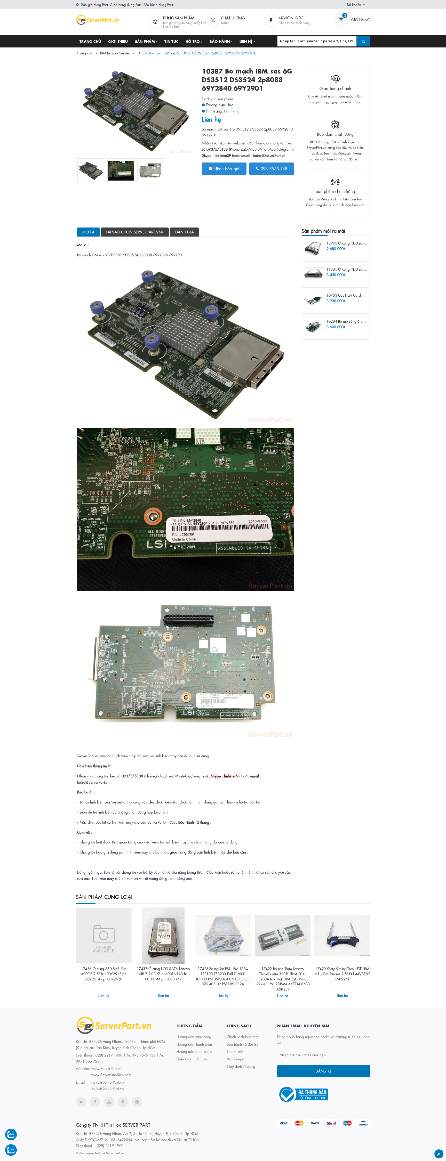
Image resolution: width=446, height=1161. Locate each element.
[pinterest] (123, 1102)
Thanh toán (235, 1051)
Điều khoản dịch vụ (192, 1058)
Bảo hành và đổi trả (243, 1044)
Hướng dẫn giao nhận (194, 1051)
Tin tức (171, 41)
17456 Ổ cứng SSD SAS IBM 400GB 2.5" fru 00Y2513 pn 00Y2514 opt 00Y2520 (103, 973)
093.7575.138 (273, 168)
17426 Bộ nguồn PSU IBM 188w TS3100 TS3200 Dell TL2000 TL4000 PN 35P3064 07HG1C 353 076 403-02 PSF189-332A (223, 976)
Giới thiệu (118, 41)
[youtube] (109, 1102)
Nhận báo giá (225, 168)
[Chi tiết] (97, 993)
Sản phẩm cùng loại (104, 896)
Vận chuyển (236, 1058)
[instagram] (137, 1102)
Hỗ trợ (193, 41)
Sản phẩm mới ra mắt (323, 231)
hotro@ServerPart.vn (269, 155)
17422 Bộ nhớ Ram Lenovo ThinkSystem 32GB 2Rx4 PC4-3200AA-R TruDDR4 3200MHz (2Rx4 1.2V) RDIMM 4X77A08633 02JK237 (283, 978)
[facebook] (95, 1102)
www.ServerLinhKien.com (111, 1074)
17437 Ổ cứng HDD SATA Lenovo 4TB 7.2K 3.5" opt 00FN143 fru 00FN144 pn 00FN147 (163, 973)
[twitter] (81, 1102)
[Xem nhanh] (109, 993)
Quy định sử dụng (241, 1066)
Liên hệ (247, 41)
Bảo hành (220, 41)
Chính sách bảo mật (243, 1036)
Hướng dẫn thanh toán (194, 1044)
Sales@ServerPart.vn (107, 1088)
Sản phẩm (145, 41)
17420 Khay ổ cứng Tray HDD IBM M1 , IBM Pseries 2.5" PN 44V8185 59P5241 (342, 973)
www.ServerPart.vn (106, 1068)
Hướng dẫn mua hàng (194, 1036)
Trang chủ (90, 41)
